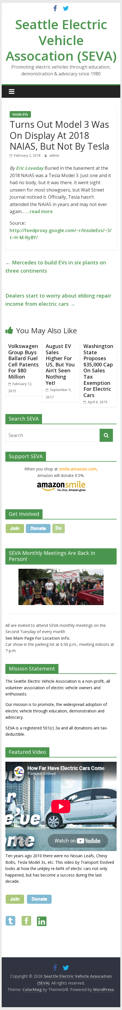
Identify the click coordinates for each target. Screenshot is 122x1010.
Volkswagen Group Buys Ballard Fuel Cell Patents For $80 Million (23, 361)
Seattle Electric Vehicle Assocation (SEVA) (61, 39)
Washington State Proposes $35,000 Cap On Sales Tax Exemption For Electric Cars (98, 370)
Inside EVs (20, 114)
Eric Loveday (29, 168)
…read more (39, 211)
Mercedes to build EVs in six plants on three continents (55, 266)
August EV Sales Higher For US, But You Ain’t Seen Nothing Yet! (60, 364)
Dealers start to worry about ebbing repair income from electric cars (58, 299)
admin (54, 155)
